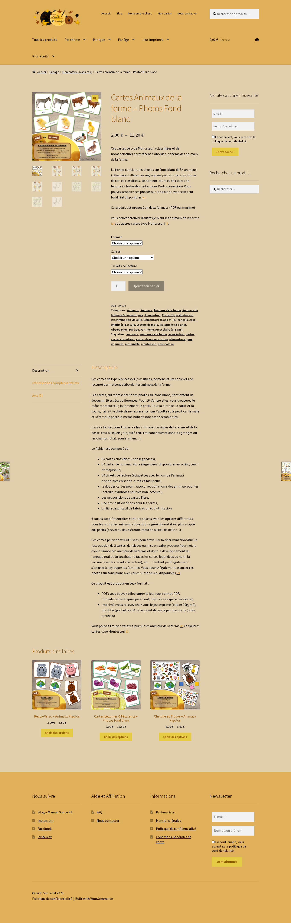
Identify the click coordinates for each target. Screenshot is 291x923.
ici (144, 197)
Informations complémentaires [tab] (55, 383)
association (176, 334)
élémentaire (177, 339)
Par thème (72, 39)
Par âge (123, 39)
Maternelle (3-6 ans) (173, 325)
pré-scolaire (166, 344)
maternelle (132, 344)
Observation (119, 329)
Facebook (45, 828)
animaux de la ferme (153, 334)
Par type (99, 39)
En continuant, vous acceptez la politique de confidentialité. (233, 139)
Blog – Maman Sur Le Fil (55, 812)
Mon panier (165, 13)
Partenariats (165, 812)
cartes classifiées (123, 339)
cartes (190, 334)
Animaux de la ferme (167, 310)
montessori (148, 344)
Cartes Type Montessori (177, 315)
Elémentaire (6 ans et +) (77, 72)
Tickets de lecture (124, 266)
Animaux (133, 310)
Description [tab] (40, 370)
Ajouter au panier (146, 286)
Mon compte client (140, 13)
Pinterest (45, 837)
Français (182, 320)
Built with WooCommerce (94, 898)
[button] (94, 98)
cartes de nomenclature (152, 339)
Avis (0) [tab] (37, 395)
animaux (132, 334)
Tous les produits (44, 39)
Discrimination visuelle (126, 320)
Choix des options (57, 733)
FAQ (99, 812)
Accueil (106, 13)
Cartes (116, 251)
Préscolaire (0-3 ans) (169, 329)
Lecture (130, 325)
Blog (119, 13)
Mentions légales (168, 820)
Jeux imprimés (152, 39)
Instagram (45, 820)
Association (152, 315)
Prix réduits (40, 56)
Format (116, 237)
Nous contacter (187, 13)
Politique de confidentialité (176, 828)
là (166, 223)
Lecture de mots (147, 325)
